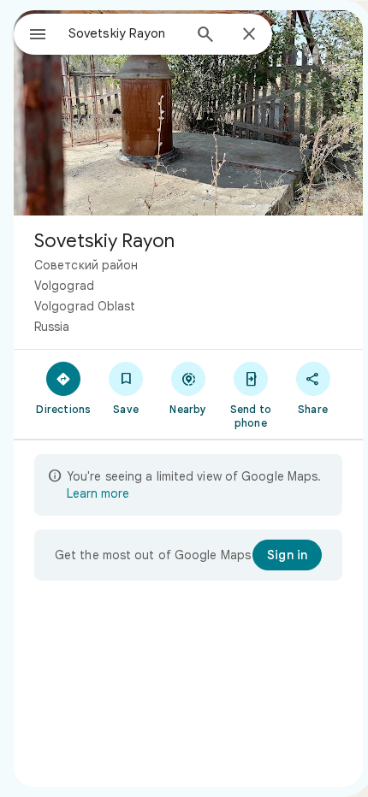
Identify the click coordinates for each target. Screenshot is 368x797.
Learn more (98, 493)
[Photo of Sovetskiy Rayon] (188, 112)
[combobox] (124, 33)
